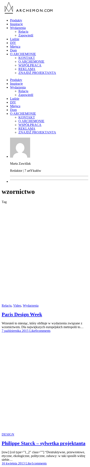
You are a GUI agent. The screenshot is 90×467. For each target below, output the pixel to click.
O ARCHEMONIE (23, 54)
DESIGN (8, 434)
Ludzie (14, 39)
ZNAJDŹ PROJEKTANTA (37, 73)
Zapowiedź (25, 35)
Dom (13, 50)
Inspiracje (16, 24)
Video (17, 305)
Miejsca (15, 46)
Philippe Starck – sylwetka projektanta (43, 443)
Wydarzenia (18, 28)
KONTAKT (26, 58)
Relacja (23, 31)
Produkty (16, 20)
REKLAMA (26, 69)
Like (31, 331)
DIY (13, 43)
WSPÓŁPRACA (29, 65)
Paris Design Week (22, 314)
